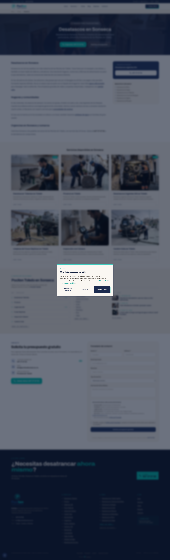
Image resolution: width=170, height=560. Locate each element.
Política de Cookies (104, 281)
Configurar (85, 289)
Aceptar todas (102, 289)
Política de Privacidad (68, 283)
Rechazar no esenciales (68, 289)
